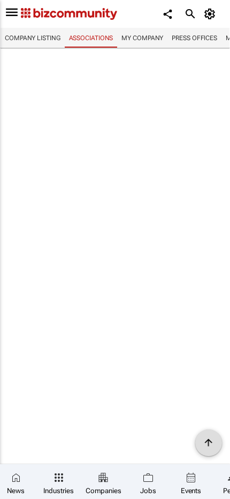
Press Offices (194, 38)
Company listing (32, 38)
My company (142, 38)
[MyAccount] (211, 14)
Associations (91, 38)
